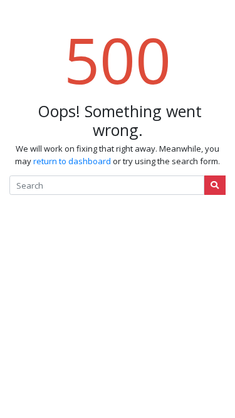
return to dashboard (72, 161)
